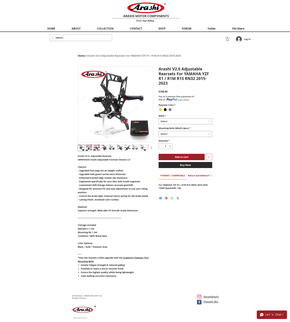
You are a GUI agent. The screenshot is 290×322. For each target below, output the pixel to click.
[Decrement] (161, 146)
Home (81, 55)
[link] (172, 175)
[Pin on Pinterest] (166, 198)
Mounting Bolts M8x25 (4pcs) (175, 128)
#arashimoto (211, 297)
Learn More (183, 99)
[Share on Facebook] (160, 198)
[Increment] (170, 146)
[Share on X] (178, 198)
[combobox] (185, 121)
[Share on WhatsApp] (172, 198)
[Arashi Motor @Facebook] (199, 302)
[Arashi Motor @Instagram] (199, 297)
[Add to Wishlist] (209, 157)
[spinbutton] (165, 146)
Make (162, 115)
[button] (227, 39)
